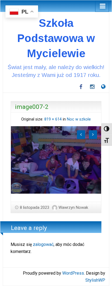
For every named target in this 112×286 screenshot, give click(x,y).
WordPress (73, 273)
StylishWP (95, 280)
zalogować (43, 244)
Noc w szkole (79, 119)
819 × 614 (53, 119)
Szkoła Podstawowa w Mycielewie (56, 38)
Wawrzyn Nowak (73, 207)
